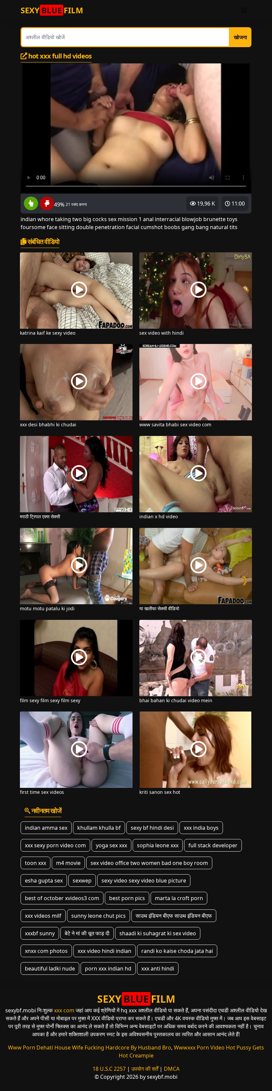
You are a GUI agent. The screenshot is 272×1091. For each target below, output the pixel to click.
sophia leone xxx (157, 845)
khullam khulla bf (99, 827)
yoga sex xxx (111, 845)
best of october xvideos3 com (62, 898)
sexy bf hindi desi (152, 827)
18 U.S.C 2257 (109, 1068)
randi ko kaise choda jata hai (177, 951)
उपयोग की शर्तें (144, 1068)
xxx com (64, 1010)
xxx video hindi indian (104, 951)
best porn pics (127, 898)
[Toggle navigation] (244, 10)
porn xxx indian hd (108, 968)
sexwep (82, 880)
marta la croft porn (179, 898)
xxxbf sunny (40, 933)
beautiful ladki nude (50, 968)
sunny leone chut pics (98, 915)
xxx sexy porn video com (55, 845)
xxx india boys (201, 827)
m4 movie (68, 863)
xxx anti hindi (157, 968)
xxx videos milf (43, 915)
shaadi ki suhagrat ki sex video (157, 933)
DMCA (171, 1068)
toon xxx (35, 863)
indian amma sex (46, 827)
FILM (52, 10)
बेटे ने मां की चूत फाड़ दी (87, 933)
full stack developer (213, 845)
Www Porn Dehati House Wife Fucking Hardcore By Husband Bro (89, 1047)
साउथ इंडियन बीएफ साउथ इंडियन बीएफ (174, 915)
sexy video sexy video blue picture (144, 880)
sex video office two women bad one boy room (149, 863)
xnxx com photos (46, 951)
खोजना (240, 37)
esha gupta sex (44, 880)
